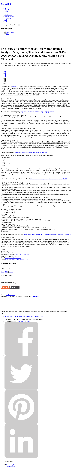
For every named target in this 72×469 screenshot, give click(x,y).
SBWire (6, 3)
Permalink (35, 296)
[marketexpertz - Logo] (10, 288)
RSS (7, 34)
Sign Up (6, 10)
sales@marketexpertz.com (13, 258)
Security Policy (9, 316)
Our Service (8, 15)
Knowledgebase (11, 465)
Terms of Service (20, 316)
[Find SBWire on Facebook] (21, 355)
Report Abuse (39, 316)
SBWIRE (15, 86)
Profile (11, 272)
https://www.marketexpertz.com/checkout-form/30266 (31, 152)
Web (6, 272)
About (6, 21)
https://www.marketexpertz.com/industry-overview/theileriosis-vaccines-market (47, 234)
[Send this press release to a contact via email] (5, 71)
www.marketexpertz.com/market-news (16, 259)
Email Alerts (10, 32)
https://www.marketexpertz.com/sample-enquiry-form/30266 (38, 112)
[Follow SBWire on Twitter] (21, 389)
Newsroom (7, 18)
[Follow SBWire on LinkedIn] (21, 457)
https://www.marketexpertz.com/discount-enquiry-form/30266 (48, 179)
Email (2, 272)
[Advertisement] (36, 40)
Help (5, 20)
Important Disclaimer (24, 321)
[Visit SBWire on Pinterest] (21, 423)
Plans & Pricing (9, 16)
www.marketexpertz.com (21, 254)
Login (6, 11)
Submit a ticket (10, 466)
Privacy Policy (30, 316)
